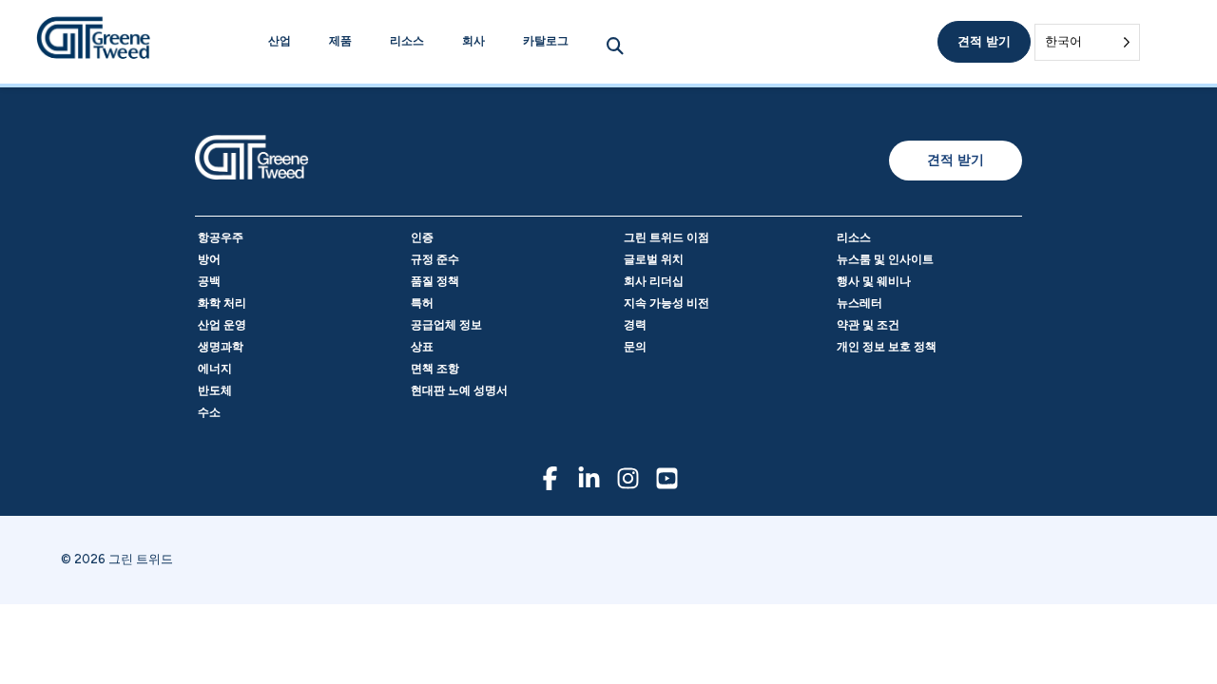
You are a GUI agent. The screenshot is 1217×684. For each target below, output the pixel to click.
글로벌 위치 (654, 259)
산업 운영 (222, 325)
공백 (209, 281)
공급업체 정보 (446, 325)
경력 (635, 325)
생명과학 (220, 346)
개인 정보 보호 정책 (887, 346)
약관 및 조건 (868, 325)
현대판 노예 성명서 (459, 390)
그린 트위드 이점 (666, 237)
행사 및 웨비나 (874, 281)
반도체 (215, 390)
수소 (209, 412)
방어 (209, 259)
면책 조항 (435, 368)
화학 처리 (222, 303)
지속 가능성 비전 (666, 303)
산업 (279, 41)
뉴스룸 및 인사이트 (885, 259)
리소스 (407, 41)
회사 (473, 41)
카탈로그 (546, 41)
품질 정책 (435, 281)
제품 (340, 41)
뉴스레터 (859, 303)
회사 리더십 (654, 281)
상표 (422, 346)
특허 (422, 303)
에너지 (215, 368)
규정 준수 (435, 259)
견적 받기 (984, 41)
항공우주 (220, 237)
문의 (635, 346)
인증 (422, 237)
